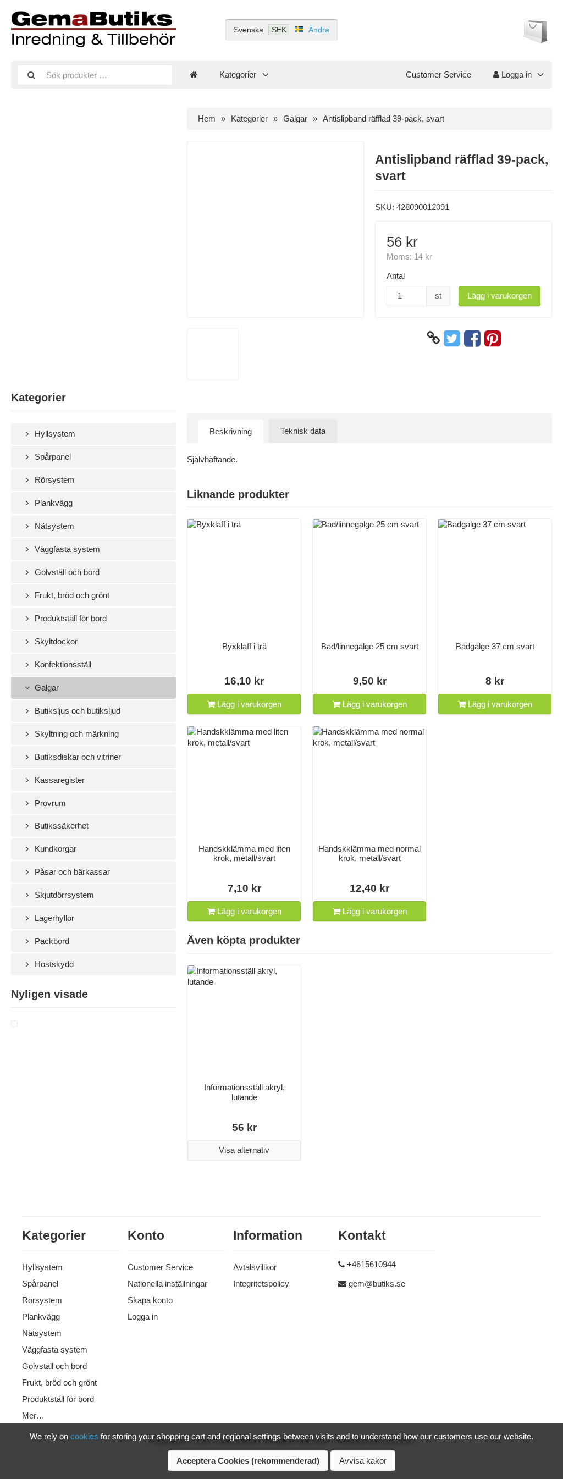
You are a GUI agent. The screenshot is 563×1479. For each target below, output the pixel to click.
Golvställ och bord (66, 572)
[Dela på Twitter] (452, 338)
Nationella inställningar (167, 1283)
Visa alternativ (244, 1150)
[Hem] (193, 75)
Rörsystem (53, 479)
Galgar (45, 687)
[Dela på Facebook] (472, 338)
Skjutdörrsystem (63, 894)
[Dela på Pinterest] (492, 338)
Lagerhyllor (53, 918)
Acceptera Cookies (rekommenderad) (247, 1460)
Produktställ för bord (69, 618)
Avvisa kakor (363, 1460)
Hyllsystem (53, 433)
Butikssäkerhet (60, 825)
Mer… (33, 1415)
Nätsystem (53, 526)
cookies (84, 1436)
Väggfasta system (66, 549)
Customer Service (438, 74)
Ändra (318, 29)
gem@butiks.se (377, 1283)
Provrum (49, 803)
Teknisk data (302, 430)
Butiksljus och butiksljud (76, 710)
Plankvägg (52, 502)
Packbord (50, 941)
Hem (207, 118)
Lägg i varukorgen (499, 295)
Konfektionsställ (61, 664)
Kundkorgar (54, 848)
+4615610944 (371, 1264)
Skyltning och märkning (75, 733)
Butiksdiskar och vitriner (76, 756)
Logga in (515, 74)
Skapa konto (150, 1300)
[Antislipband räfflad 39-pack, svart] (27, 1024)
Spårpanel (51, 456)
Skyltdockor (55, 641)
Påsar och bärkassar (71, 871)
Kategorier (237, 74)
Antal (396, 275)
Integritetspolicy (261, 1283)
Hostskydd (53, 964)
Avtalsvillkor (255, 1267)
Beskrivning (230, 431)
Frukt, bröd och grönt (70, 595)
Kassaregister (58, 780)
